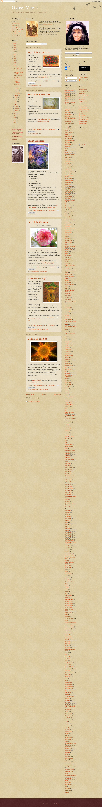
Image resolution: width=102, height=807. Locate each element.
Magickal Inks (68, 484)
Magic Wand (67, 463)
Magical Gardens (69, 467)
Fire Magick (67, 297)
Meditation (67, 512)
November (17, 88)
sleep (66, 654)
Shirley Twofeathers (84, 79)
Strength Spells (68, 682)
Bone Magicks (68, 165)
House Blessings (69, 386)
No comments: (52, 81)
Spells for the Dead (69, 672)
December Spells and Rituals (38, 329)
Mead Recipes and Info (70, 507)
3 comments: (52, 325)
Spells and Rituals (69, 666)
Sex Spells (67, 652)
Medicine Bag (68, 510)
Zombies (67, 792)
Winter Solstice (44, 389)
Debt (66, 244)
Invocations (67, 406)
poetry (66, 585)
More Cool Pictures (83, 107)
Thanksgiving (68, 709)
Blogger (58, 803)
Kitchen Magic (68, 428)
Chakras (67, 194)
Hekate (66, 361)
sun (40, 389)
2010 (14, 113)
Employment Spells (69, 276)
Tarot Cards (67, 700)
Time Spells (67, 717)
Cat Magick (67, 188)
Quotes (66, 614)
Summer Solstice (69, 686)
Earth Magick (68, 259)
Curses (66, 236)
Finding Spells (68, 295)
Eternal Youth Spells (69, 284)
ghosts (66, 329)
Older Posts (58, 395)
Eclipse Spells (68, 263)
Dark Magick (68, 238)
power (66, 593)
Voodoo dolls (68, 746)
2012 (14, 63)
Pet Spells (67, 579)
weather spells (68, 764)
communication (68, 218)
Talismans (67, 698)
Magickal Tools (68, 490)
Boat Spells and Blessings (68, 162)
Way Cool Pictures (83, 121)
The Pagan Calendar (49, 317)
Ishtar (66, 408)
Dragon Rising (82, 93)
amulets (66, 100)
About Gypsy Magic (69, 90)
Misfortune (67, 528)
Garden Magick (68, 319)
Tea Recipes (67, 704)
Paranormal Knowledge (84, 109)
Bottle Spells (68, 167)
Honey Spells (68, 382)
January (17, 110)
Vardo (66, 735)
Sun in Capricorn (36, 140)
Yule (29, 320)
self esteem (67, 647)
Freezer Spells (68, 311)
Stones (66, 678)
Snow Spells (67, 656)
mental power (68, 516)
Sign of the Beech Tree (39, 94)
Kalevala (67, 424)
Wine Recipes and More (70, 775)
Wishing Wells (68, 782)
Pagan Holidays (68, 573)
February (17, 108)
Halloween (67, 353)
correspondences (69, 224)
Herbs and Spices (69, 369)
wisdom (66, 780)
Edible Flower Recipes (70, 265)
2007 (14, 120)
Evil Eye (67, 286)
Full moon (67, 315)
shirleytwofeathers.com (48, 24)
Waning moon (68, 750)
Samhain (67, 645)
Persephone (67, 577)
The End (81, 113)
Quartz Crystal (68, 612)
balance (66, 134)
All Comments (70, 80)
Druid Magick (68, 255)
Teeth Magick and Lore (70, 706)
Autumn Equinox (68, 132)
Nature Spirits (68, 547)
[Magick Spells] (66, 69)
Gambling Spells (68, 317)
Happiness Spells (69, 355)
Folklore (66, 305)
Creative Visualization (70, 228)
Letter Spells (68, 438)
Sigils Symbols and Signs (44, 76)
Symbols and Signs (69, 696)
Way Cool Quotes (83, 123)
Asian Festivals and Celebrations (69, 124)
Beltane (66, 148)
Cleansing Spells (68, 212)
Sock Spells (67, 658)
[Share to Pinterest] (34, 83)
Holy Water (67, 380)
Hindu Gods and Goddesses (68, 376)
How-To (66, 388)
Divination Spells (68, 249)
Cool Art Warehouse (83, 91)
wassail (66, 754)
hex (65, 371)
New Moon (67, 549)
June (16, 99)
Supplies (67, 694)
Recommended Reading (17, 35)
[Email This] (28, 83)
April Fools (67, 116)
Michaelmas (67, 520)
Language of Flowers (69, 436)
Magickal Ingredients (69, 481)
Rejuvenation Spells (69, 626)
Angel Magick (68, 112)
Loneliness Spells (69, 446)
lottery (66, 448)
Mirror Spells (68, 524)
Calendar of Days (69, 180)
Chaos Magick (68, 198)
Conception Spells (69, 220)
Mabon (66, 461)
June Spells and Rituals (70, 418)
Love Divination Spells (70, 450)
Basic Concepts (68, 138)
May (16, 101)
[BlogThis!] (30, 83)
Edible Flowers (68, 269)
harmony (67, 357)
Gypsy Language (69, 345)
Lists (66, 440)
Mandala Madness (83, 105)
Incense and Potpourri (70, 396)
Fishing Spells (68, 299)
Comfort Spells (68, 216)
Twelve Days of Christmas (68, 728)
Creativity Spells (68, 230)
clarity (66, 209)
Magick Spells (67, 66)
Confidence (67, 222)
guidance (67, 339)
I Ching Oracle (82, 99)
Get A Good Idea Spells (70, 326)
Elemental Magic (68, 274)
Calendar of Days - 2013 (17, 29)
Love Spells (67, 453)
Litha (66, 442)
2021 (14, 43)
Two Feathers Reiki (83, 119)
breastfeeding (68, 173)
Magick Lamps (68, 471)
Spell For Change (69, 662)
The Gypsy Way (15, 23)
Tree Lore (38, 85)
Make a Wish (68, 492)
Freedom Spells (68, 309)
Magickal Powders (69, 488)
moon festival (68, 534)
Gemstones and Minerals (70, 321)
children (66, 203)
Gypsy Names (68, 349)
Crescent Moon (68, 232)
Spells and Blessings (69, 664)
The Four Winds (68, 713)
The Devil (67, 711)
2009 (14, 115)
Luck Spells (67, 455)
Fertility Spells (68, 293)
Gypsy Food (67, 343)
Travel (66, 721)
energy (66, 278)
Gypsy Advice (82, 97)
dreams (66, 253)
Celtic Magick (68, 192)
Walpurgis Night (68, 748)
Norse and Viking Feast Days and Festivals (70, 554)
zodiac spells (68, 790)
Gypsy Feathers (84, 77)
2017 (14, 51)
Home (44, 395)
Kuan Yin (67, 432)
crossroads (67, 234)
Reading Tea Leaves (69, 618)
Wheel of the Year (69, 771)
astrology (33, 85)
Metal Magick (68, 518)
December (17, 67)
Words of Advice (15, 27)
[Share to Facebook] (33, 83)
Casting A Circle (68, 186)
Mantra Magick (34, 389)
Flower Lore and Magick (41, 271)
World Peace (68, 784)
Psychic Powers (68, 607)
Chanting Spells (68, 196)
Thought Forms (68, 715)
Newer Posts (30, 395)
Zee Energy (67, 788)
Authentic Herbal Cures (17, 31)
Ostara (66, 571)
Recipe (66, 620)
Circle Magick (68, 207)
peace (66, 575)
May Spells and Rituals (70, 503)
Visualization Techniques (70, 743)
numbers (67, 560)
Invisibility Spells (69, 404)
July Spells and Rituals (70, 415)
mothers (66, 538)
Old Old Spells (68, 567)
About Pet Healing (16, 33)
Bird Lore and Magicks (70, 154)
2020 (14, 45)
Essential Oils (68, 282)
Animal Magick (68, 114)
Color (66, 214)
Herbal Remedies (69, 365)
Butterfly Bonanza (83, 89)
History (66, 378)
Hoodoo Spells (68, 384)
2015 (14, 56)
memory (66, 514)
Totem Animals (68, 719)
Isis (65, 410)
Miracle (66, 522)
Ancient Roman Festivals (68, 109)
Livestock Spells (68, 444)
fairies (66, 288)
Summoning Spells (69, 688)
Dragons (67, 251)
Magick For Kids (68, 469)
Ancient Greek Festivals (70, 105)
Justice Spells (68, 422)
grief (66, 337)
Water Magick (68, 756)
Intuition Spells (68, 402)
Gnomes (67, 331)
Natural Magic (68, 545)
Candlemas (67, 184)
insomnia (67, 400)
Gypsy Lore (67, 347)
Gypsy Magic (25, 7)
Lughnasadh (67, 457)
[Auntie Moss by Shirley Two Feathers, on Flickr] (77, 44)
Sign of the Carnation (38, 221)
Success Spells (68, 684)
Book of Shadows (36, 380)
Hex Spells (67, 373)
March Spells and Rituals (70, 496)
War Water (67, 752)
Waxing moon (68, 761)
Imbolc (66, 390)
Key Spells (67, 426)
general (66, 324)
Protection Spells (69, 605)
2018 (14, 49)
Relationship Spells (69, 628)
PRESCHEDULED (69, 599)
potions (66, 589)
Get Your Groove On (83, 95)
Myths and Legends (69, 540)
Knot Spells (67, 430)
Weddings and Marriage (70, 766)
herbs (66, 367)
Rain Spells (67, 616)
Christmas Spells (69, 205)
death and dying (68, 242)
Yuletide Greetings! (37, 278)
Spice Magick (68, 674)
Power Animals (68, 595)
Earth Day (67, 257)
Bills (66, 150)
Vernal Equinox (68, 737)
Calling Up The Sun (37, 338)
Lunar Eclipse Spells (69, 459)
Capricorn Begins (51, 207)
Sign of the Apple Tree (39, 52)
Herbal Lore (67, 363)
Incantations (67, 392)
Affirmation (67, 94)
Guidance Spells (68, 341)
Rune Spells (67, 643)
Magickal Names (68, 486)
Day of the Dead (68, 240)
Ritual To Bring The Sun (37, 382)
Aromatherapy (68, 121)
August (16, 95)
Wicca (66, 773)
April (16, 104)
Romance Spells (68, 636)
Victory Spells (68, 739)
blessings (67, 159)
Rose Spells (67, 641)
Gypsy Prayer (68, 351)
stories (66, 680)
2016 (14, 54)
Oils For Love (68, 565)
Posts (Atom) (36, 398)
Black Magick (68, 157)
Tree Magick (67, 725)
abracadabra (67, 92)
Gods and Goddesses (70, 333)
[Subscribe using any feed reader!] (84, 145)
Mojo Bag (67, 530)
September (17, 93)
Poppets (67, 587)
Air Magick (67, 96)
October (17, 90)
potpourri (67, 591)
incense (66, 394)
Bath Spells (67, 142)
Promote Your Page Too (69, 70)
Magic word (67, 465)
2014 (14, 58)
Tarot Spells (67, 702)
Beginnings (67, 146)
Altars (66, 98)
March (16, 106)
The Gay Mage (82, 115)
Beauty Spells (68, 144)
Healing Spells (68, 359)
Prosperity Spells (69, 603)
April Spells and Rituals (70, 118)
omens (66, 569)
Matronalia (67, 501)
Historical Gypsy (15, 25)
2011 (14, 65)
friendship (67, 313)
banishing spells (68, 136)
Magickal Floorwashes (70, 475)
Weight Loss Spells (69, 769)
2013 (14, 60)
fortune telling (68, 307)
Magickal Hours (68, 479)
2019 (14, 47)
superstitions (68, 692)
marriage (67, 499)
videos (66, 741)
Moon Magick (68, 536)
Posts (68, 77)
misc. (66, 526)
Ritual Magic (67, 634)
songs (66, 660)
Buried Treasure (68, 178)
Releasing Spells (68, 630)
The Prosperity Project (84, 117)
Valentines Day (68, 731)
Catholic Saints (68, 190)
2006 (14, 122)
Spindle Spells (68, 676)
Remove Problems (69, 632)
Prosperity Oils (68, 601)
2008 (14, 118)
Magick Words (68, 473)
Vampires (67, 733)
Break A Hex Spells (69, 171)
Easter (66, 261)
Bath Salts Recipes (69, 140)
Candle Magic (68, 182)
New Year (67, 551)
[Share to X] (31, 83)
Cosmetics (67, 226)
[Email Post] (58, 81)
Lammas (67, 434)
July (16, 97)
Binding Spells (68, 152)
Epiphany (67, 280)
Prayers (66, 597)
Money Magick (68, 532)
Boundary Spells (68, 169)
